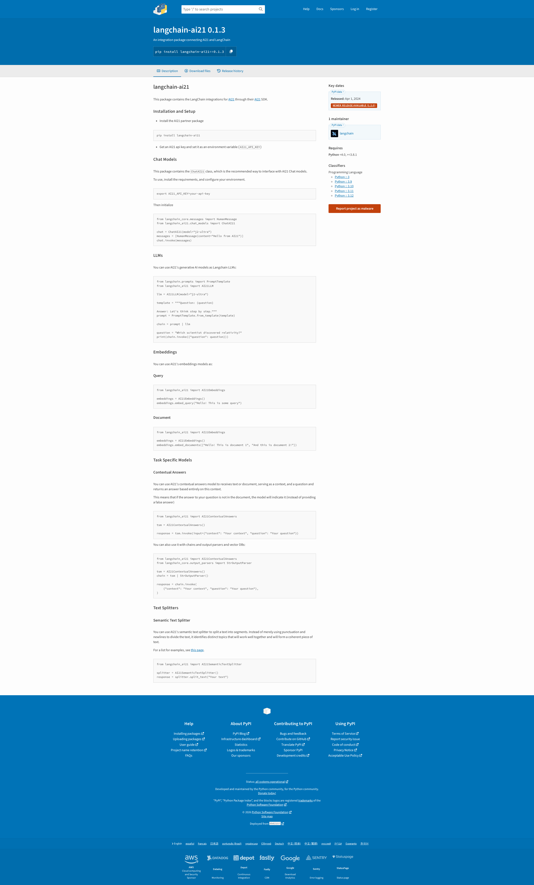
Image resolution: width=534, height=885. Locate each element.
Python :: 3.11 (344, 191)
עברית (338, 844)
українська (251, 844)
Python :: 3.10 (344, 186)
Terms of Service (343, 733)
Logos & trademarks (241, 750)
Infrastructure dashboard (239, 739)
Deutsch (279, 844)
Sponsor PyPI (293, 750)
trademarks (305, 800)
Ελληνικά (266, 844)
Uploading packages (187, 739)
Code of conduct (343, 744)
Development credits (291, 755)
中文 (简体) (294, 844)
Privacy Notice (343, 750)
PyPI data (337, 92)
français (202, 844)
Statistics (241, 744)
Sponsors (337, 9)
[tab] (167, 71)
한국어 (364, 844)
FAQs (188, 755)
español (190, 844)
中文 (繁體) (311, 844)
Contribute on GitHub (291, 739)
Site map (267, 816)
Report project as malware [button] (354, 208)
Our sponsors (241, 755)
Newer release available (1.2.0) (354, 105)
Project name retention (187, 750)
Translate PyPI (291, 744)
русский (326, 844)
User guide (187, 744)
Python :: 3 (342, 177)
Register (372, 9)
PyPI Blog (239, 733)
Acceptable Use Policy (343, 755)
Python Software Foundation (265, 805)
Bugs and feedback (293, 733)
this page (197, 650)
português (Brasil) (232, 844)
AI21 (231, 99)
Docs (319, 9)
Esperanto (351, 844)
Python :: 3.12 (344, 195)
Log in (355, 9)
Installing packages (187, 733)
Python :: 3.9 (343, 181)
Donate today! (267, 793)
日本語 (214, 844)
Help (306, 9)
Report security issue (345, 739)
